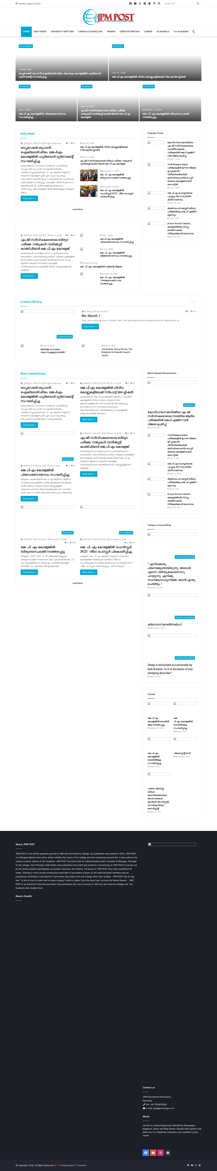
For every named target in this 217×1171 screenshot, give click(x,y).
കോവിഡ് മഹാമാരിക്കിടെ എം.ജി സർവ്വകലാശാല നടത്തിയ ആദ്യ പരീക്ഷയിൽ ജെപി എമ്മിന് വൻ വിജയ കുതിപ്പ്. (180, 149)
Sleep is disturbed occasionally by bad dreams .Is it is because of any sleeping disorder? (170, 669)
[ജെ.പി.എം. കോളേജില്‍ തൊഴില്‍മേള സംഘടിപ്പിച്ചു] (159, 743)
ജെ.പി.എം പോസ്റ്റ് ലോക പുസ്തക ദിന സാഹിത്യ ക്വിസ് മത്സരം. (179, 196)
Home (26, 31)
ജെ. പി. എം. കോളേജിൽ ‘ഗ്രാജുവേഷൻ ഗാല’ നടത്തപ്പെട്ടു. (112, 280)
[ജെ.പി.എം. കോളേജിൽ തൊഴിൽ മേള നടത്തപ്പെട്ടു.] (159, 708)
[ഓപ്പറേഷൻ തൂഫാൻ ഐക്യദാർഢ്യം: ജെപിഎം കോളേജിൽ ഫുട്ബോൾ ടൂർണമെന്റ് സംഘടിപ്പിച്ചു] (62, 61)
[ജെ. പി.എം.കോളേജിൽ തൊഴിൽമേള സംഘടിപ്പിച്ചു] (185, 708)
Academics (163, 31)
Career (148, 31)
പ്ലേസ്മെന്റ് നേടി (181, 753)
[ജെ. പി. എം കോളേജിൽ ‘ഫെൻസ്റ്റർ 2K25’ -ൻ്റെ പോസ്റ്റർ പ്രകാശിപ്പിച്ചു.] (89, 191)
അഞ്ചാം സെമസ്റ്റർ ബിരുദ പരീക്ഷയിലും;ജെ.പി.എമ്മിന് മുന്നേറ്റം (182, 211)
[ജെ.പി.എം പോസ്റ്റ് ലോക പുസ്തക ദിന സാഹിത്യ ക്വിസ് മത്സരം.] (156, 197)
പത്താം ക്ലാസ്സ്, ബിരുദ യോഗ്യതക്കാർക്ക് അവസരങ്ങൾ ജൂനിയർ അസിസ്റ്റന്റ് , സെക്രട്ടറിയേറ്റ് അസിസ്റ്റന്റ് (159, 798)
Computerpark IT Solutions (73, 1165)
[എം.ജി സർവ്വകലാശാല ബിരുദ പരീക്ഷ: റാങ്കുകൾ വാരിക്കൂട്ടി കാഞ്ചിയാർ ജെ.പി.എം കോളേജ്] (108, 101)
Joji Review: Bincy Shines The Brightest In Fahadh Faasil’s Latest (117, 352)
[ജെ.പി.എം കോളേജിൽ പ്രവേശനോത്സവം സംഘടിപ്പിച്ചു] (46, 101)
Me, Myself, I (91, 316)
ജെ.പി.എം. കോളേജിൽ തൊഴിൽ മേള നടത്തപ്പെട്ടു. (158, 721)
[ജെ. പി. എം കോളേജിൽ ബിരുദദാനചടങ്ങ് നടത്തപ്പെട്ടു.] (170, 101)
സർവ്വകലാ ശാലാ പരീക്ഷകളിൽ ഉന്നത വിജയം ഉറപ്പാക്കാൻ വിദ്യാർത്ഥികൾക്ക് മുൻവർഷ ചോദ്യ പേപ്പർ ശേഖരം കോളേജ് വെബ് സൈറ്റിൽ (181, 174)
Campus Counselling (90, 31)
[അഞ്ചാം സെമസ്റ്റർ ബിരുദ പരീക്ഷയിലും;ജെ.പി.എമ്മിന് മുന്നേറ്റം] (156, 213)
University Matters (62, 31)
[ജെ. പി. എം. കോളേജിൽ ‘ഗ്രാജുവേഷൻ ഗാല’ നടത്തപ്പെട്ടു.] (81, 273)
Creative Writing (130, 31)
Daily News (40, 31)
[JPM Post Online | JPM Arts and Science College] (108, 17)
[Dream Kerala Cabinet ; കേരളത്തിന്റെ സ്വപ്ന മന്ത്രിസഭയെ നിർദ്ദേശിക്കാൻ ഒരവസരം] (156, 228)
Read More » (29, 198)
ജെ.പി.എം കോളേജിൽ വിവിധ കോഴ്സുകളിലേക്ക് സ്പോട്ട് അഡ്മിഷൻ (149, 76)
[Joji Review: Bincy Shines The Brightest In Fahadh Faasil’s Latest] (83, 345)
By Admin (88, 311)
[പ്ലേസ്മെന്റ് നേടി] (185, 743)
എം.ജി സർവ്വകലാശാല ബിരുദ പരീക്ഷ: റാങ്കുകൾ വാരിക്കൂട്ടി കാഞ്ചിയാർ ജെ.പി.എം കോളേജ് (106, 114)
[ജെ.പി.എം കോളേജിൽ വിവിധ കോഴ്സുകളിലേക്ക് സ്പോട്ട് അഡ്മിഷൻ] (155, 61)
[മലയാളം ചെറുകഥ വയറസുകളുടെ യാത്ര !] (22, 345)
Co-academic (181, 31)
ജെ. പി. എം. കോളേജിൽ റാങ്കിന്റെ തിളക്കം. (101, 266)
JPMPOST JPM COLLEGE (34, 143)
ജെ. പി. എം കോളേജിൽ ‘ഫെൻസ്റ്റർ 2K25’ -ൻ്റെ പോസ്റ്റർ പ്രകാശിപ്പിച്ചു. (116, 193)
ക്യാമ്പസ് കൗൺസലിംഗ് (164, 624)
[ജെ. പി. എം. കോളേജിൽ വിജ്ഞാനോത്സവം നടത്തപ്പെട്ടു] (81, 249)
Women (111, 31)
